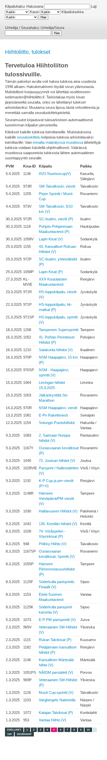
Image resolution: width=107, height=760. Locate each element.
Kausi (34, 12)
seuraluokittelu (28, 137)
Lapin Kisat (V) (51, 239)
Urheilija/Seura (52, 28)
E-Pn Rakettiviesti (53, 415)
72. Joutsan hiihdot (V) (57, 460)
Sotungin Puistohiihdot (57, 423)
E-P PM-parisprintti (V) (57, 620)
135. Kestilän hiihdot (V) (58, 524)
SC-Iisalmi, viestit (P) (56, 219)
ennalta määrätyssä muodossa (58, 142)
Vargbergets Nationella (57, 700)
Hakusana (34, 6)
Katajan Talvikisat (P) (56, 712)
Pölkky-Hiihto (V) (52, 544)
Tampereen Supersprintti (58, 330)
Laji (94, 6)
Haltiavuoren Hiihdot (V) (58, 511)
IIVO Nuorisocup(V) (55, 173)
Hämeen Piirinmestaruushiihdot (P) (57, 569)
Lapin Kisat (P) (51, 272)
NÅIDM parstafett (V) (56, 672)
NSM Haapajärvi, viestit (58, 408)
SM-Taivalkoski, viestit (57, 186)
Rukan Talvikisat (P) (55, 640)
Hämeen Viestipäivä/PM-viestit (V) (56, 498)
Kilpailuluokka (72, 12)
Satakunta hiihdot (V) (56, 350)
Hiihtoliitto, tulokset (27, 52)
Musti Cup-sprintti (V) (56, 692)
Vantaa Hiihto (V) (52, 720)
